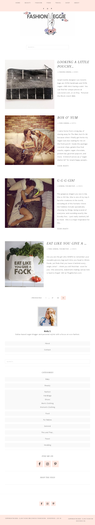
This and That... (70, 186)
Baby (47, 379)
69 (63, 298)
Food (61, 123)
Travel (47, 439)
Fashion (62, 72)
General (68, 72)
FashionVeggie (47, 23)
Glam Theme (23, 518)
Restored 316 (80, 521)
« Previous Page (36, 298)
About (47, 343)
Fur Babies (47, 420)
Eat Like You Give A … (67, 243)
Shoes (47, 399)
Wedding (47, 445)
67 (52, 298)
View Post (62, 166)
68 (58, 298)
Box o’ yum (67, 118)
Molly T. (47, 331)
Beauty (47, 385)
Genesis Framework (38, 518)
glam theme (86, 518)
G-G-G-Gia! (66, 180)
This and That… (47, 432)
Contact (47, 350)
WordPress (51, 518)
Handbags (47, 396)
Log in (59, 518)
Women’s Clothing (47, 407)
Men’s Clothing (47, 403)
